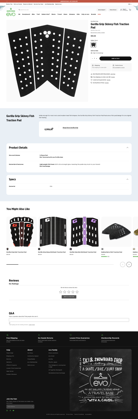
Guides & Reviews (11, 374)
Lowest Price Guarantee (13, 368)
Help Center (9, 371)
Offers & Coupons (11, 365)
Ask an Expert (101, 9)
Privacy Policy (69, 414)
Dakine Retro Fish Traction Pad (111, 252)
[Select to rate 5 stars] (77, 292)
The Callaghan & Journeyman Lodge (57, 366)
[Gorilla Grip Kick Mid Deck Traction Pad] (85, 232)
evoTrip (51, 359)
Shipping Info (10, 356)
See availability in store (119, 67)
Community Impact (33, 356)
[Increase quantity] (96, 58)
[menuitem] (19, 14)
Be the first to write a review (98, 32)
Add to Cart (116, 58)
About (30, 350)
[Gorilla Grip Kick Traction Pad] (21, 232)
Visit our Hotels (18, 4)
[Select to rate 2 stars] (65, 292)
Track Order (9, 353)
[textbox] (69, 320)
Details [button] (113, 77)
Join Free (113, 74)
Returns (8, 359)
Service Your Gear (38, 4)
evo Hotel (51, 356)
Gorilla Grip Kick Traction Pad (16, 252)
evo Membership (32, 362)
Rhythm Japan (53, 362)
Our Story (30, 353)
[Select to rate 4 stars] (73, 292)
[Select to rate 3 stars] (69, 292)
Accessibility (88, 414)
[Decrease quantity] (92, 58)
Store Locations (53, 353)
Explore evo (58, 4)
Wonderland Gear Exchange (57, 373)
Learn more (32, 324)
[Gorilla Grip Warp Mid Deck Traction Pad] (53, 232)
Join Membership (49, 4)
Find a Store (113, 9)
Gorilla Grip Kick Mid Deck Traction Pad (83, 252)
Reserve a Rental (27, 4)
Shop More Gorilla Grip (70, 127)
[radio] (93, 45)
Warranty (9, 362)
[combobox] (39, 9)
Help (8, 350)
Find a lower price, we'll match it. (78, 340)
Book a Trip (9, 4)
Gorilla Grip (94, 21)
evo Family (53, 350)
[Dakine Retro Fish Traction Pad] (116, 232)
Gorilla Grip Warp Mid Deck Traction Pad (51, 252)
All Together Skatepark (55, 370)
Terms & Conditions (79, 414)
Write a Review (69, 296)
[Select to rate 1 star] (60, 292)
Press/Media (31, 359)
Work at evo (31, 365)
